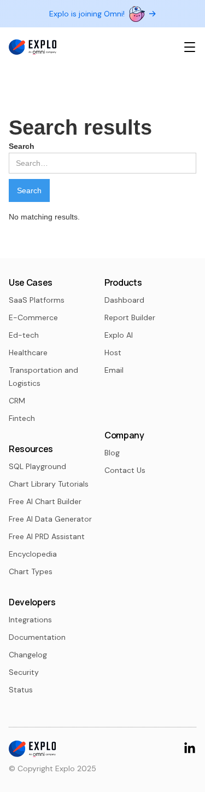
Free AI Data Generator (50, 519)
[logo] (32, 47)
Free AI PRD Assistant (47, 536)
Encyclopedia (33, 554)
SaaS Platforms (37, 300)
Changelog (28, 655)
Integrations (30, 620)
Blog (112, 453)
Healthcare (28, 352)
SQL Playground (37, 466)
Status (21, 690)
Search (21, 146)
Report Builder (129, 317)
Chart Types (30, 571)
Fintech (22, 418)
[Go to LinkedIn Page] (189, 747)
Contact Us (124, 470)
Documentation (37, 637)
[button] (189, 47)
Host (112, 352)
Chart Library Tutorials (49, 484)
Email (114, 370)
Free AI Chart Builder (45, 501)
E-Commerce (33, 317)
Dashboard (124, 300)
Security (24, 672)
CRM (17, 401)
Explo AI (118, 335)
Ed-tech (24, 335)
